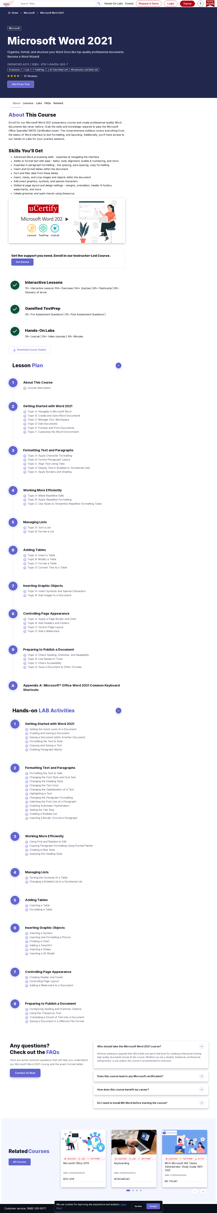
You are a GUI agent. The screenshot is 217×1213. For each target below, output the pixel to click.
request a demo (149, 3)
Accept (153, 1206)
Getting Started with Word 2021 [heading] (47, 406)
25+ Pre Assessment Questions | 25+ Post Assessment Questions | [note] (65, 314)
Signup (187, 3)
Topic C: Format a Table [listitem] (42, 563)
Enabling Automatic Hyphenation (49, 805)
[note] (14, 70)
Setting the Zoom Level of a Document (53, 729)
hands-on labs (113, 3)
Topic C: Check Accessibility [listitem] (44, 663)
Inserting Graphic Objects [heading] (43, 586)
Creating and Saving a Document (49, 733)
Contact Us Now (25, 1072)
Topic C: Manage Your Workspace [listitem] (48, 419)
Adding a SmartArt (41, 945)
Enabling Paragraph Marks (46, 749)
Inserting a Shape (40, 949)
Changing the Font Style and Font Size (53, 777)
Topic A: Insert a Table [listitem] (41, 555)
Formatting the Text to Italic (46, 773)
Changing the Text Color (44, 785)
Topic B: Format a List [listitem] (41, 531)
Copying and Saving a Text (46, 745)
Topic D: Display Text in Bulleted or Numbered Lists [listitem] (59, 467)
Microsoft (29, 12)
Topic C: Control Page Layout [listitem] (45, 627)
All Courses (19, 1161)
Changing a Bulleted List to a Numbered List (56, 881)
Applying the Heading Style (46, 853)
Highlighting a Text (41, 793)
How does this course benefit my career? (123, 1089)
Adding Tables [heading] (34, 550)
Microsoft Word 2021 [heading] (59, 41)
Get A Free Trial (20, 84)
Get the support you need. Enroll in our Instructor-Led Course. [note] (61, 256)
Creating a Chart (39, 941)
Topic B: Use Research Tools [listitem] (45, 658)
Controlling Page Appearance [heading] (46, 613)
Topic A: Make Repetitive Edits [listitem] (46, 495)
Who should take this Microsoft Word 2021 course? (129, 1046)
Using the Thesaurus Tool (45, 1013)
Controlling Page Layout (44, 981)
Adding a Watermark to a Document (51, 985)
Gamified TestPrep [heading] (42, 308)
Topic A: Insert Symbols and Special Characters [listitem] (57, 591)
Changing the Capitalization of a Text (52, 789)
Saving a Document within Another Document (57, 737)
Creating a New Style (42, 849)
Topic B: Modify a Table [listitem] (42, 559)
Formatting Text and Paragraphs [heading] (48, 450)
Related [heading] (24, 1151)
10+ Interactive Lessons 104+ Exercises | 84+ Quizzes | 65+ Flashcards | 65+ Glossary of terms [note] (72, 290)
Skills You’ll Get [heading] (26, 150)
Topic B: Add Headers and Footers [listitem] (48, 623)
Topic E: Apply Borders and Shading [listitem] (49, 471)
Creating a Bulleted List (43, 813)
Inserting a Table (40, 905)
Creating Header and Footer (46, 977)
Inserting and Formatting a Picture (50, 937)
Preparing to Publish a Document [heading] (48, 649)
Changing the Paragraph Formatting (51, 797)
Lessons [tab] (28, 103)
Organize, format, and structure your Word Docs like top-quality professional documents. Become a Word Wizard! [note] (65, 54)
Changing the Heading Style (46, 781)
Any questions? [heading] (34, 1049)
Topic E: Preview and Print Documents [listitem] (51, 427)
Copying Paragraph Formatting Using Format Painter (61, 845)
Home (15, 12)
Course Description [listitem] (39, 387)
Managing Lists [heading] (35, 522)
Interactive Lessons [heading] (44, 282)
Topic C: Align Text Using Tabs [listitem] (46, 463)
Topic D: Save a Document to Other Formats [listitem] (54, 667)
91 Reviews (30, 76)
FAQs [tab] (47, 103)
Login (170, 3)
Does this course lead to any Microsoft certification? (130, 1076)
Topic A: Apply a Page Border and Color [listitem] (52, 618)
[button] (200, 4)
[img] (83, 1142)
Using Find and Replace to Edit (48, 841)
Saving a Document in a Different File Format (57, 1021)
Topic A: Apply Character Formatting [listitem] (50, 455)
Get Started (22, 262)
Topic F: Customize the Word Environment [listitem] (53, 431)
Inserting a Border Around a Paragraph (53, 817)
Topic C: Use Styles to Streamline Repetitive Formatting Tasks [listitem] (65, 503)
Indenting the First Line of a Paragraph (53, 801)
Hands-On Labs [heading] (40, 330)
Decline (138, 1206)
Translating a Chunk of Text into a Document (57, 1017)
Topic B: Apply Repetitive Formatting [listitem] (49, 499)
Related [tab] (58, 103)
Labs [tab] (39, 103)
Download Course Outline (31, 349)
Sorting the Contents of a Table (49, 877)
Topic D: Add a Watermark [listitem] (44, 631)
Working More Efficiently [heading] (42, 490)
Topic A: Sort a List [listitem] (39, 527)
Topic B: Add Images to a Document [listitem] (49, 595)
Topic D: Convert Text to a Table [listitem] (47, 567)
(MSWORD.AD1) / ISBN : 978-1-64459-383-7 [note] (37, 64)
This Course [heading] (32, 115)
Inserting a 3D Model (42, 953)
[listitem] (49, 13)
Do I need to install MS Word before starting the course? (132, 1102)
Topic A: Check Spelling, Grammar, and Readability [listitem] (58, 654)
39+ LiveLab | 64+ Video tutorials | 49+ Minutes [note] (54, 336)
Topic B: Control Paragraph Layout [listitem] (49, 459)
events (129, 3)
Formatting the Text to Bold (46, 741)
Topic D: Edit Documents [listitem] (42, 423)
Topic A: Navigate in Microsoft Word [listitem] (49, 411)
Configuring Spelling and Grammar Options (55, 1009)
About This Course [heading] (38, 382)
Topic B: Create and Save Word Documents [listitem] (54, 415)
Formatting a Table (41, 909)
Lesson (27, 365)
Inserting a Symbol (41, 933)
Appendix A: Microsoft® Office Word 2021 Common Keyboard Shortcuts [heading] (71, 687)
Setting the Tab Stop (42, 809)
